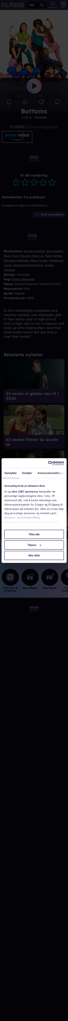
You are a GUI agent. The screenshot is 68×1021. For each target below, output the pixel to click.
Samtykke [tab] (10, 473)
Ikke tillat (34, 555)
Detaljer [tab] (27, 473)
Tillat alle (34, 534)
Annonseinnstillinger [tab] (51, 473)
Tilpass (31, 544)
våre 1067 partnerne (24, 491)
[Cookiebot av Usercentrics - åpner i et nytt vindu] (48, 463)
